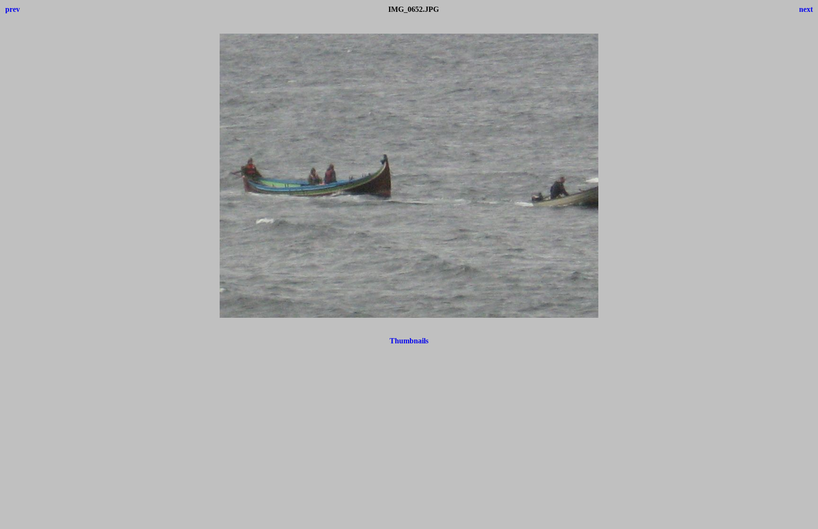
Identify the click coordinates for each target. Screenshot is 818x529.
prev (12, 9)
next (806, 9)
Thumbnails (409, 341)
